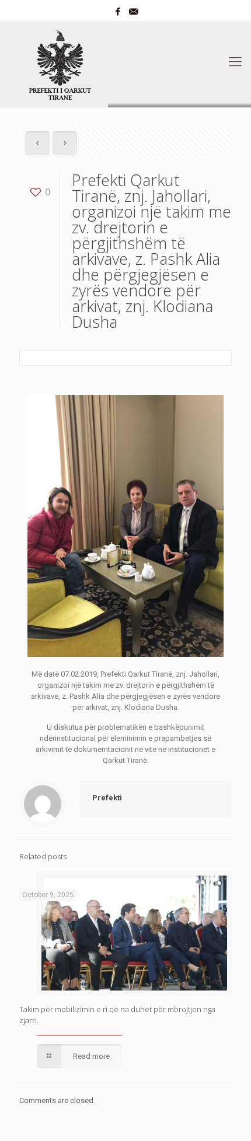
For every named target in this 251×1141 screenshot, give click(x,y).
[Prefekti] (125, 62)
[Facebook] (118, 11)
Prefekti (107, 797)
